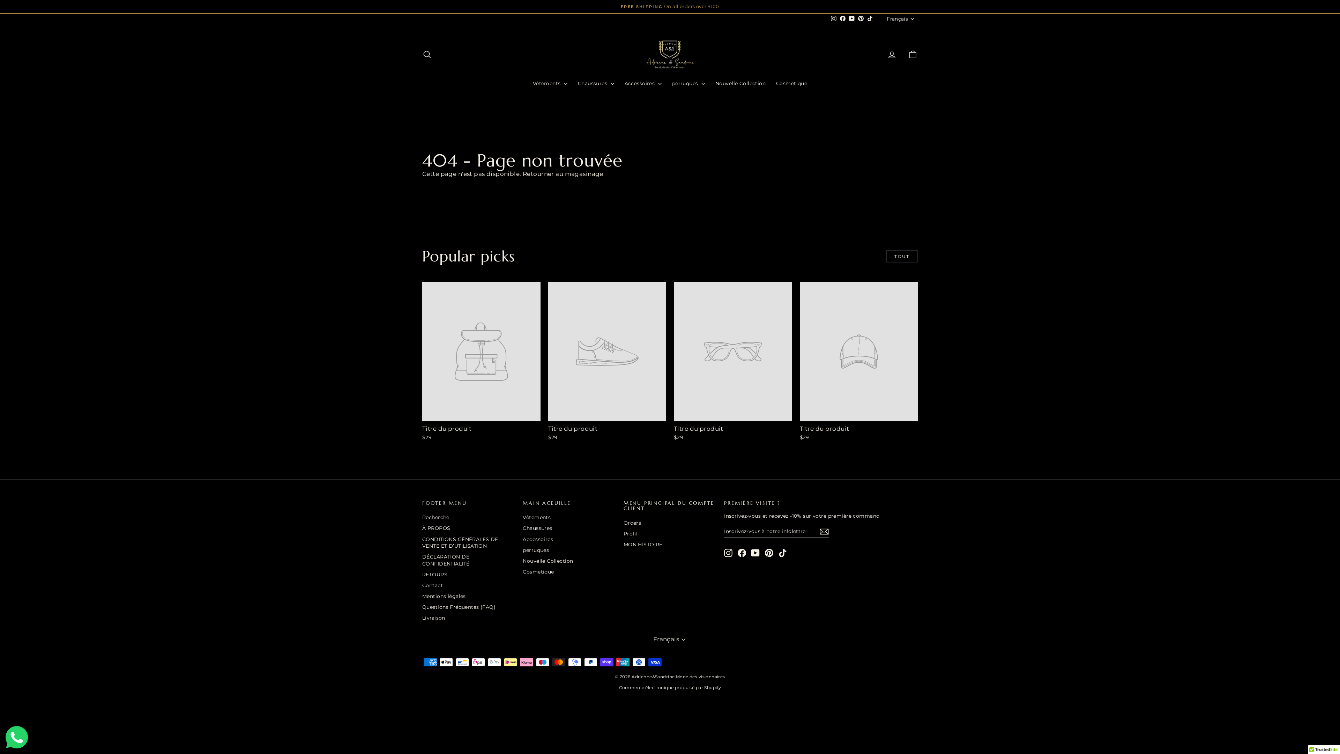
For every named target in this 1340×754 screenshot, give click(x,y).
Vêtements (547, 83)
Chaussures (593, 83)
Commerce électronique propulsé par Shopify (670, 687)
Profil (631, 534)
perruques (686, 83)
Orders (632, 523)
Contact (432, 585)
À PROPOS (436, 528)
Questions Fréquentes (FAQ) (459, 607)
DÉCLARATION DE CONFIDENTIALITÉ (445, 560)
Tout (902, 256)
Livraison (433, 618)
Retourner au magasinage (563, 173)
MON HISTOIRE (643, 544)
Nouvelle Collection (740, 83)
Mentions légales (444, 596)
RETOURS (434, 574)
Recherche (435, 517)
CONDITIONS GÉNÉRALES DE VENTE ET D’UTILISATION (460, 542)
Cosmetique (791, 83)
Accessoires (640, 83)
